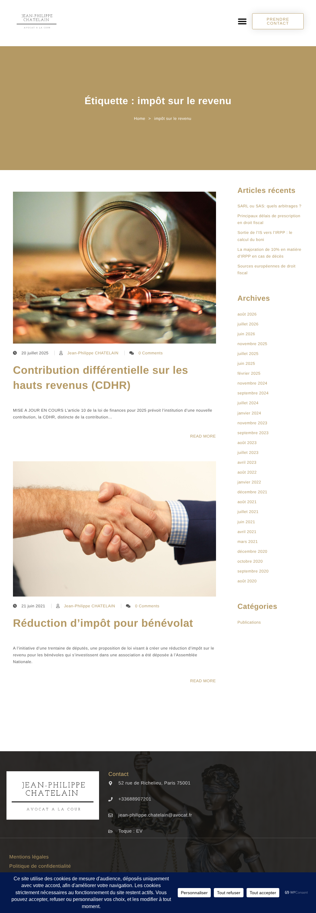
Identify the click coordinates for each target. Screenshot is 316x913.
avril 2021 (247, 531)
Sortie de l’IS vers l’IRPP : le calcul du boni (265, 236)
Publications (249, 622)
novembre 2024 (253, 383)
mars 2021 (248, 541)
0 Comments (151, 353)
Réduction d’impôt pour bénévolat (103, 623)
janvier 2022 (249, 482)
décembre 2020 (253, 551)
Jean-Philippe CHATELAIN (92, 353)
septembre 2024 (253, 393)
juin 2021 (246, 522)
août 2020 (247, 581)
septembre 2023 (253, 432)
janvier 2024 (249, 413)
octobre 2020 (250, 561)
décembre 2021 (253, 492)
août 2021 (247, 501)
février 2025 (249, 373)
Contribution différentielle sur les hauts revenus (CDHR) (100, 377)
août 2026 (247, 314)
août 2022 (247, 472)
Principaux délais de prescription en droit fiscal (269, 219)
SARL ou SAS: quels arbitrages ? (269, 206)
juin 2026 (246, 334)
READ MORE (203, 436)
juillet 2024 (248, 403)
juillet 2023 (248, 452)
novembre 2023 (253, 423)
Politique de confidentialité (40, 866)
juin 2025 (246, 363)
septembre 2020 (253, 571)
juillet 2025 (248, 353)
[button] (242, 21)
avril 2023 (247, 462)
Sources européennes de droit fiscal (267, 269)
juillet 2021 (248, 511)
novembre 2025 (253, 343)
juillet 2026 (248, 324)
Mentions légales (29, 857)
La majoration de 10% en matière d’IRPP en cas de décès (269, 253)
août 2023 (247, 442)
